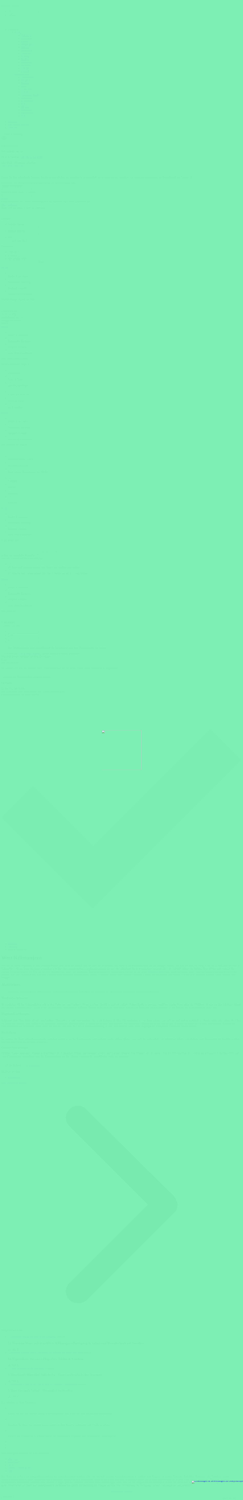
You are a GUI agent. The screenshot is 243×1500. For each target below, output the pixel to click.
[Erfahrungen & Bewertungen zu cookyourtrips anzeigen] (217, 1482)
